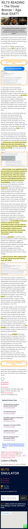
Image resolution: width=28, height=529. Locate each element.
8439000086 (5, 382)
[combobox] (10, 498)
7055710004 (4, 387)
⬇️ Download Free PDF (14, 69)
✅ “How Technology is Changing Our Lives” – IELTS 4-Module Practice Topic (13, 455)
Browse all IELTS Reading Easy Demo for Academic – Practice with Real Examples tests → (13, 445)
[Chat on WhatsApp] (7, 393)
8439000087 (4, 384)
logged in (11, 464)
